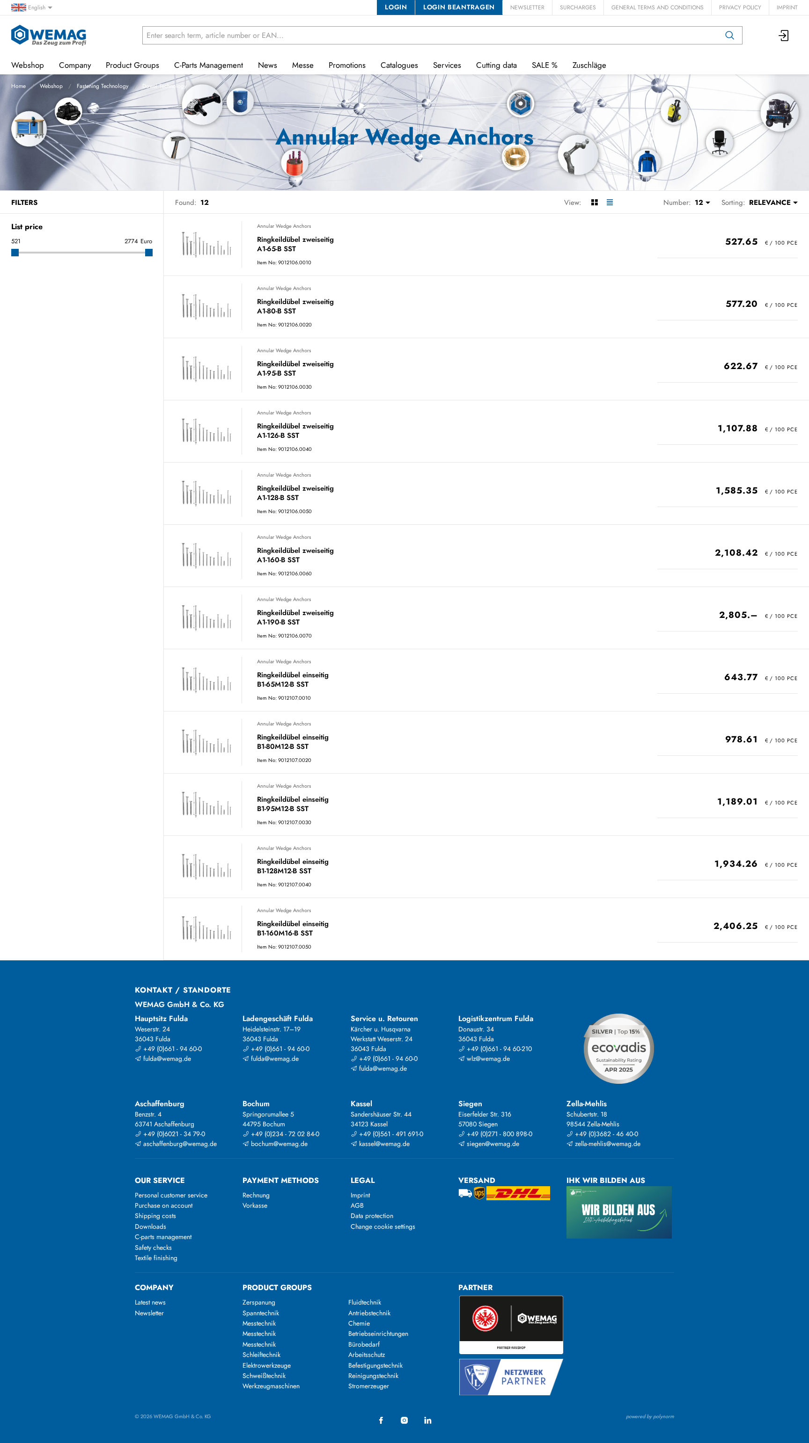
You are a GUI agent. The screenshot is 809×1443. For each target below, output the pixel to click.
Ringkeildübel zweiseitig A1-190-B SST (295, 618)
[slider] (15, 252)
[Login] (784, 35)
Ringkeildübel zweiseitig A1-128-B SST (295, 493)
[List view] (610, 202)
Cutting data (496, 65)
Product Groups (132, 65)
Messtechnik (259, 1323)
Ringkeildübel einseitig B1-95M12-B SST (293, 804)
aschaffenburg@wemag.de (179, 1143)
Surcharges (578, 7)
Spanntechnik (261, 1313)
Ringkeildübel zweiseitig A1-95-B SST (295, 369)
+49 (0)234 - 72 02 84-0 (284, 1133)
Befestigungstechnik (375, 1365)
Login (396, 7)
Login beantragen (459, 7)
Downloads (150, 1226)
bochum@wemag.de (278, 1143)
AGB (357, 1205)
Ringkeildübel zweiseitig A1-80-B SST (295, 306)
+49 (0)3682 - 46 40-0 (605, 1133)
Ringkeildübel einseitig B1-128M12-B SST (293, 866)
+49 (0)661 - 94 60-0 (171, 1048)
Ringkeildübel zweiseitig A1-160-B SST (295, 555)
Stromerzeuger (368, 1386)
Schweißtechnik (264, 1375)
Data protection (372, 1215)
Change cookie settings (383, 1226)
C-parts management (163, 1236)
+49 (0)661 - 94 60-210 (498, 1048)
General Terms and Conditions (657, 7)
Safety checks (153, 1247)
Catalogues (399, 65)
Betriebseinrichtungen (378, 1333)
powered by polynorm (650, 1416)
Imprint (787, 7)
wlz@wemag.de (487, 1058)
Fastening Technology (102, 86)
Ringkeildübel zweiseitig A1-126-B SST (295, 431)
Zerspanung (259, 1302)
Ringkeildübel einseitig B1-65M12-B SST (293, 680)
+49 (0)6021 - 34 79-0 (173, 1133)
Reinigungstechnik (373, 1375)
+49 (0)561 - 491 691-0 (390, 1133)
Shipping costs (155, 1215)
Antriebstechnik (369, 1313)
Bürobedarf (364, 1344)
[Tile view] (594, 202)
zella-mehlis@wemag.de (606, 1143)
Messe (303, 65)
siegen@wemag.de (492, 1143)
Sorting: (733, 202)
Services (447, 65)
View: (572, 202)
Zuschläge (589, 65)
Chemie (359, 1323)
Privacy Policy (740, 7)
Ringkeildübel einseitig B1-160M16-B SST (293, 929)
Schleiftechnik (261, 1354)
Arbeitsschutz (366, 1354)
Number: (677, 202)
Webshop (51, 86)
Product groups (277, 1287)
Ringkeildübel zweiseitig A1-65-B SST (295, 244)
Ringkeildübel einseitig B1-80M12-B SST (293, 742)
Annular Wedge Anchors (284, 226)
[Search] (730, 35)
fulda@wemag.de (166, 1058)
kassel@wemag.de (383, 1143)
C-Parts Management (208, 65)
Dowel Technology (164, 86)
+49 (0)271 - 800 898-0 (498, 1133)
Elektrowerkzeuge (267, 1365)
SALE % (545, 65)
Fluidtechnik (364, 1302)
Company (75, 65)
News (267, 65)
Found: (186, 202)
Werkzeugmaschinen (271, 1386)
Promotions (347, 65)
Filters (24, 202)
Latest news (150, 1302)
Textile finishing (156, 1257)
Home (18, 86)
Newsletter (527, 7)
